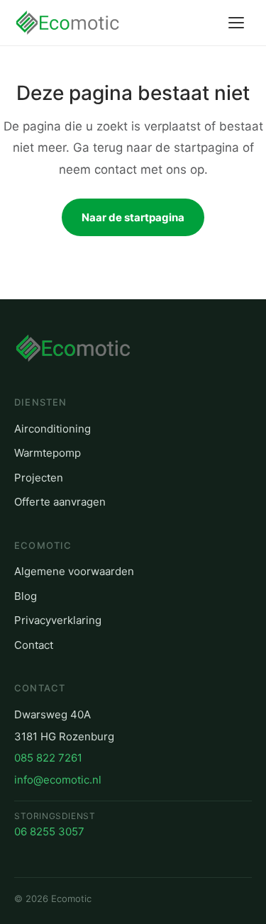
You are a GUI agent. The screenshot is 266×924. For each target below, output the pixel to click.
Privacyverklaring (57, 620)
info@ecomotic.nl (57, 779)
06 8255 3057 (49, 831)
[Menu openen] (236, 22)
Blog (25, 596)
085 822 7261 (48, 757)
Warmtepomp (47, 453)
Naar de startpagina (133, 217)
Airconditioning (52, 428)
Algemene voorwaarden (74, 571)
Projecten (38, 477)
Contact (33, 645)
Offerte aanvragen (60, 501)
